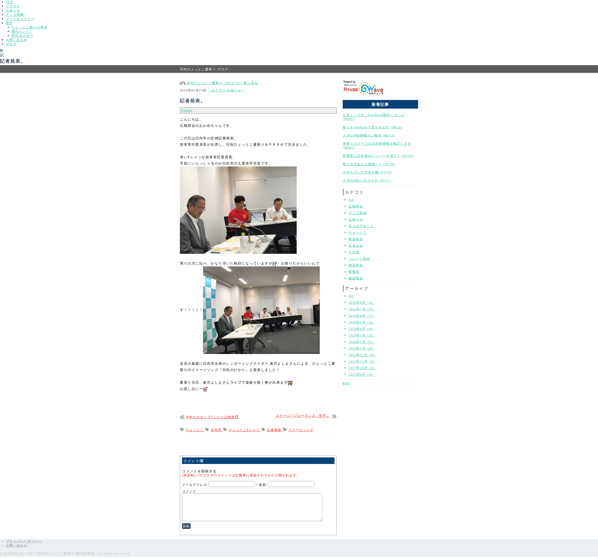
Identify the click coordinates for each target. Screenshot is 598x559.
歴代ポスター (22, 35)
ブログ (11, 44)
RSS (346, 383)
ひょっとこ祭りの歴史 (30, 27)
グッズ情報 (15, 14)
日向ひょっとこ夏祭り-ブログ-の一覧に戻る (221, 83)
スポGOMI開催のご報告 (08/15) (369, 135)
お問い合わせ (16, 40)
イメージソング (301, 430)
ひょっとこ (195, 430)
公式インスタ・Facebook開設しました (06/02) (374, 117)
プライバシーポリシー (24, 541)
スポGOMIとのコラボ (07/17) (367, 180)
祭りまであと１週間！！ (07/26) (369, 164)
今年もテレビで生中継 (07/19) (367, 172)
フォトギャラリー (20, 19)
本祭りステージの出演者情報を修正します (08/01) (377, 145)
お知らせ (13, 10)
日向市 (217, 430)
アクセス (13, 6)
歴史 (9, 23)
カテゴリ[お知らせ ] (226, 90)
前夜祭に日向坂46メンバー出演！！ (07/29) (378, 155)
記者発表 (275, 430)
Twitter (187, 110)
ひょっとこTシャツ (245, 430)
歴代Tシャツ (22, 31)
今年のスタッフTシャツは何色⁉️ (212, 417)
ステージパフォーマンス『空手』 (303, 415)
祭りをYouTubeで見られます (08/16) (373, 127)
